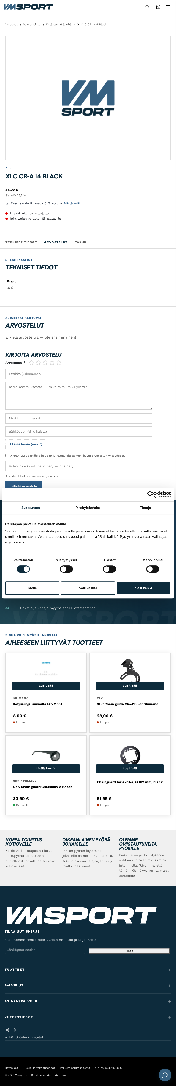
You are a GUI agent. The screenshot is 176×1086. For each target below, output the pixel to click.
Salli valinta (88, 588)
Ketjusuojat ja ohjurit (60, 24)
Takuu (81, 242)
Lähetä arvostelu (24, 486)
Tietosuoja (11, 1067)
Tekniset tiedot (21, 242)
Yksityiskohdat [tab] (88, 508)
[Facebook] (14, 1030)
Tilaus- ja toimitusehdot (39, 1067)
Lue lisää (46, 685)
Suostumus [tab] (30, 508)
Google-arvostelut (29, 1037)
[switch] (66, 569)
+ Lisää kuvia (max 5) (25, 444)
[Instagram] (7, 1030)
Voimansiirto (32, 24)
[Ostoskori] (158, 7)
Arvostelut (56, 242)
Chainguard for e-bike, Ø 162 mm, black (130, 782)
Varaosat (12, 24)
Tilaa (129, 951)
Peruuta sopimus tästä (75, 1067)
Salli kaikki (143, 588)
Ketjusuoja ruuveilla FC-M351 (37, 704)
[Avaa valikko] (168, 6)
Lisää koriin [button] (45, 768)
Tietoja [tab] (145, 508)
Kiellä (32, 588)
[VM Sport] (28, 7)
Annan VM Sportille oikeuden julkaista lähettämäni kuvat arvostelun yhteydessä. (67, 455)
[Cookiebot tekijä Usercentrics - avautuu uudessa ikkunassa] (151, 494)
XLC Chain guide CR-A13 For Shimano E (129, 704)
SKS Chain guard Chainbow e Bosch (42, 787)
